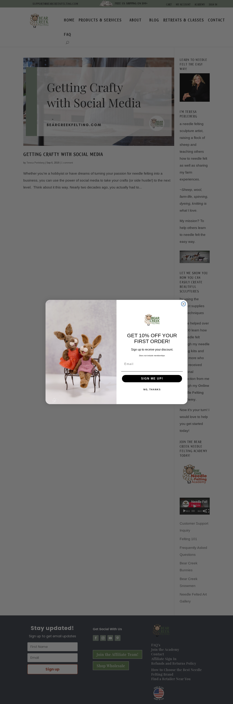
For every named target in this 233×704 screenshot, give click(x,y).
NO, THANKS (152, 389)
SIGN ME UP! (152, 378)
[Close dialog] (183, 304)
